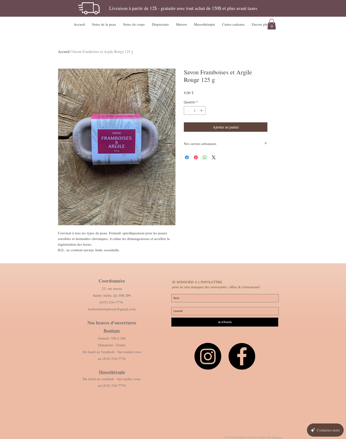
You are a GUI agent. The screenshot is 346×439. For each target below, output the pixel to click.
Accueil (63, 51)
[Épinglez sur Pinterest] (196, 157)
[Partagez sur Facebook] (187, 157)
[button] (104, 24)
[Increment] (202, 110)
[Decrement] (187, 110)
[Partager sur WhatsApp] (205, 157)
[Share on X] (214, 157)
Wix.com (277, 437)
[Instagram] (207, 356)
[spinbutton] (194, 110)
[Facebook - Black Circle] (241, 356)
